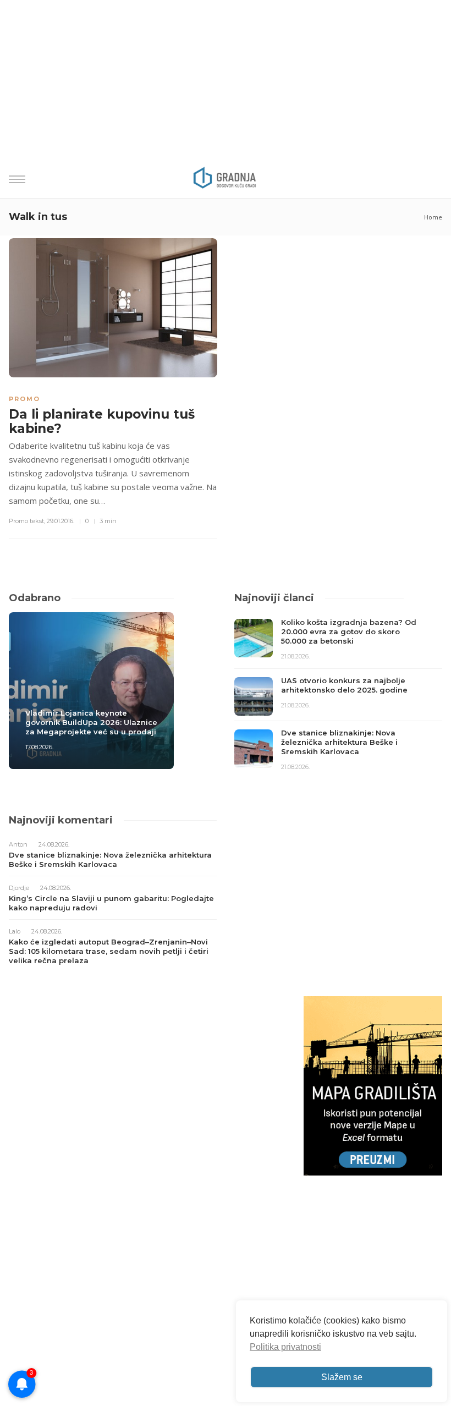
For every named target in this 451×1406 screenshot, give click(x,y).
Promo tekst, (27, 521)
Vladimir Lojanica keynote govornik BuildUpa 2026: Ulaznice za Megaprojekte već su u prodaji (91, 722)
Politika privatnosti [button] (285, 1347)
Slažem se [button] (341, 1377)
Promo (24, 399)
